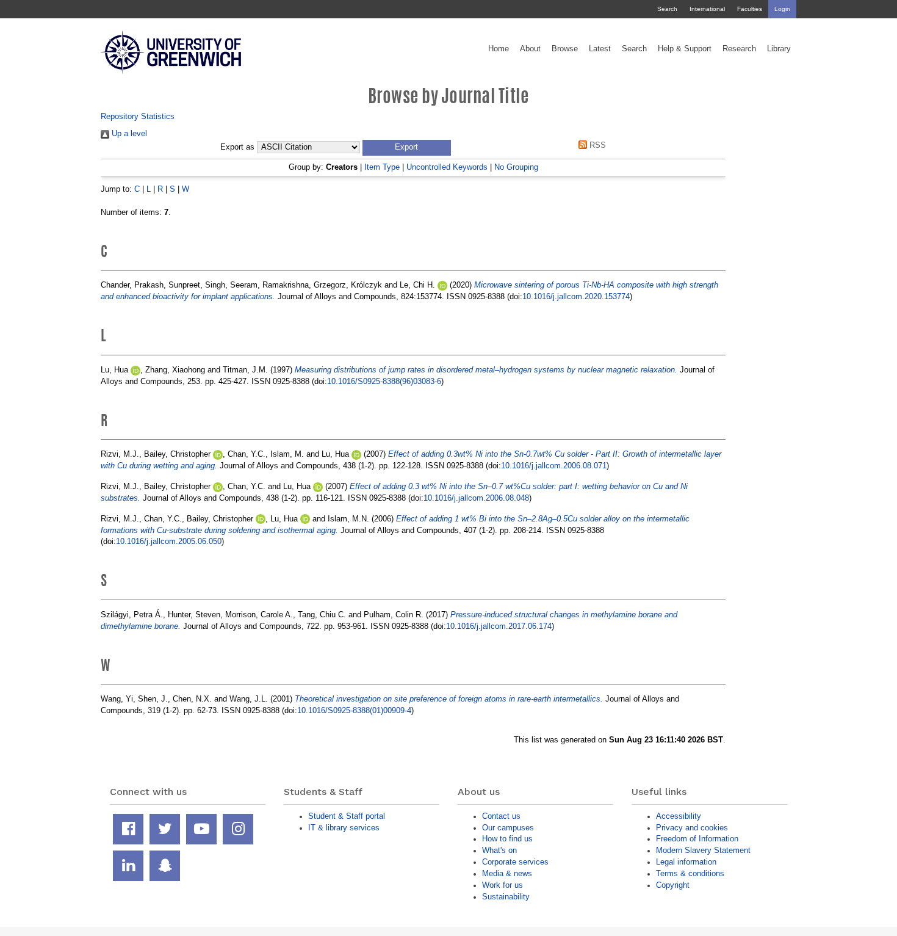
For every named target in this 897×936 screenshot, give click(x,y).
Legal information (686, 861)
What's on (499, 850)
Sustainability (506, 896)
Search (667, 8)
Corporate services (515, 861)
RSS (596, 145)
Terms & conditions (690, 873)
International (707, 8)
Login (782, 8)
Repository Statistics (138, 116)
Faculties (749, 8)
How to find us (507, 838)
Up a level (128, 133)
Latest (600, 49)
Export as (237, 147)
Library (779, 49)
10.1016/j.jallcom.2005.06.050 (169, 541)
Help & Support (684, 49)
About (530, 49)
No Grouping (516, 167)
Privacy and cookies (692, 827)
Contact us (501, 816)
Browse (565, 49)
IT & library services (344, 827)
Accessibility (678, 816)
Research (739, 49)
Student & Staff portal (346, 816)
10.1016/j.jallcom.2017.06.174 (499, 626)
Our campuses (508, 827)
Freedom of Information (697, 838)
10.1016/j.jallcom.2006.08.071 (554, 465)
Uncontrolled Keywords (447, 167)
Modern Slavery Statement (703, 850)
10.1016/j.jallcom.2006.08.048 (476, 497)
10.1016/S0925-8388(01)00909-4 (354, 710)
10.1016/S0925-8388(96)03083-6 (384, 381)
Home (498, 49)
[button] (406, 148)
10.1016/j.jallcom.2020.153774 (576, 296)
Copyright (673, 885)
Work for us (502, 885)
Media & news (507, 873)
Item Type (382, 167)
